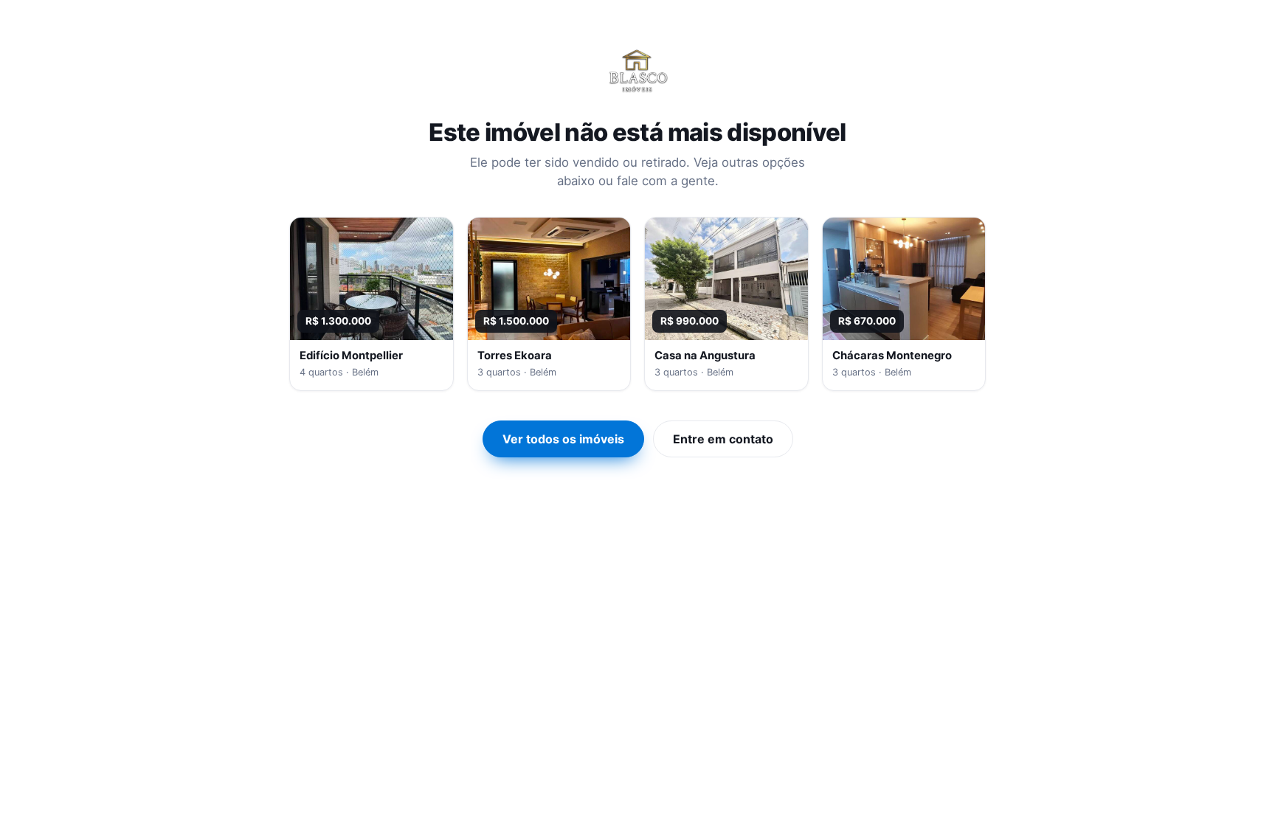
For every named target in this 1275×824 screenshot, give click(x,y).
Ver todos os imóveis (563, 439)
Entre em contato (723, 439)
